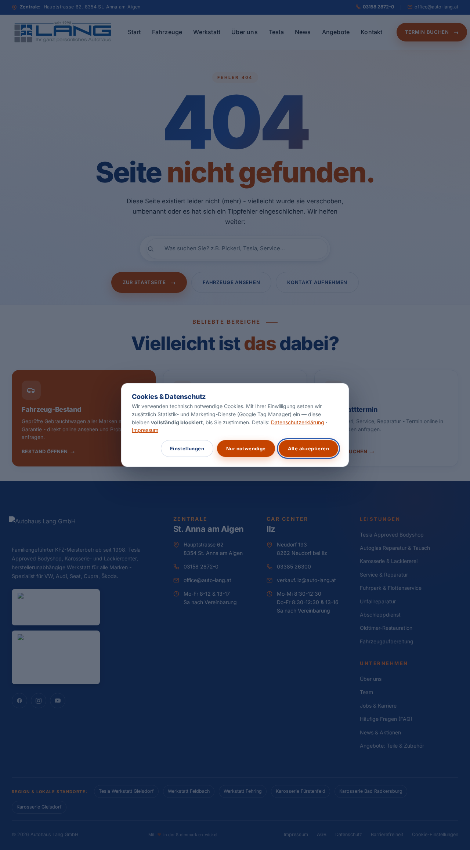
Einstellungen (187, 448)
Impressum (145, 430)
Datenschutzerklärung (297, 422)
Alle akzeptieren (308, 448)
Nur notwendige (246, 448)
